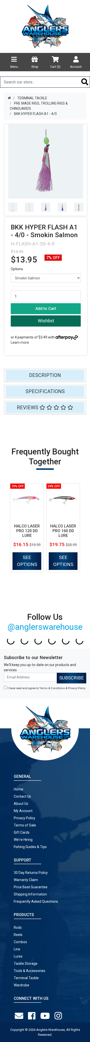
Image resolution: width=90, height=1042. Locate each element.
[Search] (85, 82)
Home (18, 789)
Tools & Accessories (29, 971)
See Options (27, 561)
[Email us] (20, 1015)
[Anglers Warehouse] (45, 26)
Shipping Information (30, 894)
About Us (21, 804)
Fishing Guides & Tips (30, 847)
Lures (18, 956)
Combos (20, 942)
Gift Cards (22, 832)
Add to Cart (46, 308)
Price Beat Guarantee (31, 887)
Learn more (20, 342)
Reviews (28, 407)
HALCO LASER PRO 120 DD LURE (27, 531)
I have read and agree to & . (46, 688)
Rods (18, 928)
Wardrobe (21, 985)
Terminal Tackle (26, 978)
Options (17, 269)
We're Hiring (23, 840)
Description (45, 375)
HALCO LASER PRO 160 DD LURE (63, 531)
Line (17, 949)
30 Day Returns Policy (31, 873)
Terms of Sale (25, 825)
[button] (46, 321)
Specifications (45, 391)
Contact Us (22, 796)
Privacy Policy (76, 688)
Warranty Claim (26, 880)
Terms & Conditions (52, 688)
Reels (18, 935)
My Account (23, 811)
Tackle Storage (26, 964)
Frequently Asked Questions (36, 901)
